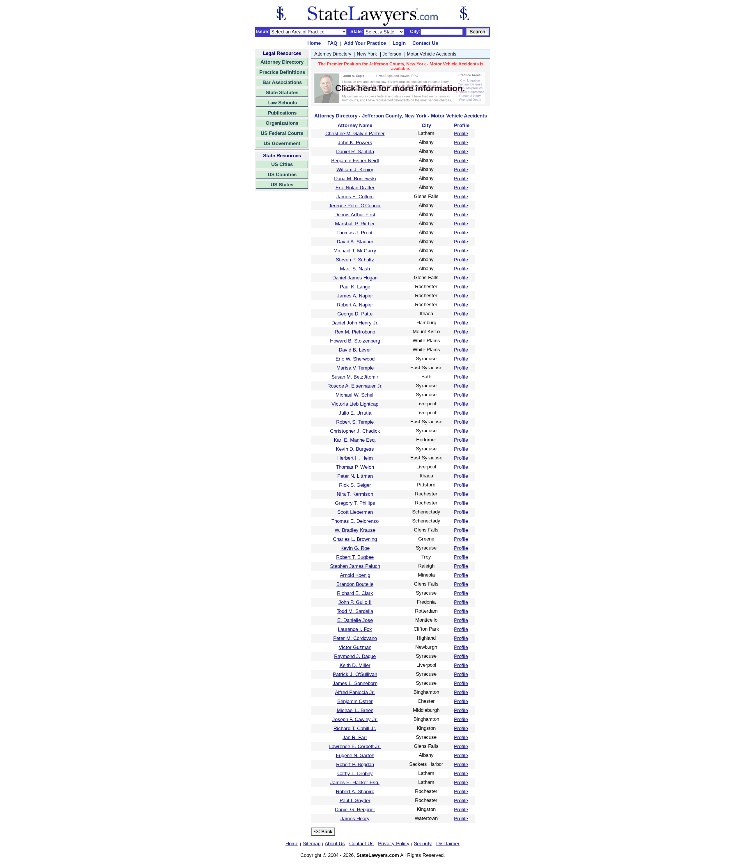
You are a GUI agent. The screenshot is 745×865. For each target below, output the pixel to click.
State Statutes (282, 92)
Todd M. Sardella (355, 611)
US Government (282, 143)
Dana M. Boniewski (355, 178)
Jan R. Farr (355, 737)
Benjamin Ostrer (355, 701)
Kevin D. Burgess (355, 449)
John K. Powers (355, 142)
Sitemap (311, 843)
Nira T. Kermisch (355, 494)
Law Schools (282, 103)
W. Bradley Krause (355, 530)
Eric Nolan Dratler (355, 187)
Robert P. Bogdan (355, 764)
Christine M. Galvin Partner (355, 133)
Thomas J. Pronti (355, 233)
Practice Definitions (282, 72)
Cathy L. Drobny (355, 773)
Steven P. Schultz (355, 260)
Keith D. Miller (355, 665)
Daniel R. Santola (355, 151)
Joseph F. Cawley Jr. (355, 719)
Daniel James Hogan (354, 278)
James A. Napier (355, 296)
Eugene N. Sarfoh (355, 755)
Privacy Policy (393, 843)
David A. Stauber (355, 242)
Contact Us (425, 43)
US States (282, 185)
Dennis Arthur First (354, 214)
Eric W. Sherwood (355, 359)
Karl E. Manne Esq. (355, 440)
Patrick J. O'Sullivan (355, 674)
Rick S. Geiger (355, 485)
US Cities (282, 164)
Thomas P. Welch (355, 467)
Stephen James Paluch (355, 566)
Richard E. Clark (355, 593)
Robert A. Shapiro (355, 791)
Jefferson (391, 53)
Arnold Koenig (355, 575)
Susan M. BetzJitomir (354, 377)
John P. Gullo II (355, 602)
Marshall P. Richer (355, 223)
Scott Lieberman (355, 512)
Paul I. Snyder (355, 800)
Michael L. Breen (355, 710)
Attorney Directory (282, 62)
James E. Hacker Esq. (354, 782)
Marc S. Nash (355, 269)
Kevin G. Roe (355, 548)
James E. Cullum (355, 196)
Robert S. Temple (355, 422)
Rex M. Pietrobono (355, 332)
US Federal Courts (282, 133)
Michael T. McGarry (355, 251)
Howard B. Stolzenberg (355, 341)
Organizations (282, 123)
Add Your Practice (365, 43)
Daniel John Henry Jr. (355, 323)
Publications (282, 113)
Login (399, 43)
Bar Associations (282, 82)
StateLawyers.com (377, 855)
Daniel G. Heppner (355, 809)
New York (367, 53)
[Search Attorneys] (477, 32)
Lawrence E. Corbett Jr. (355, 746)
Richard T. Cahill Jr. (355, 728)
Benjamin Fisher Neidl (355, 160)
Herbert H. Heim (355, 458)
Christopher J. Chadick (355, 431)
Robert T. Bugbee (355, 557)
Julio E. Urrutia (355, 413)
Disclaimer (448, 843)
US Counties (282, 174)
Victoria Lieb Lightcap (354, 404)
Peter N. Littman (355, 476)
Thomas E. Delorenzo (355, 521)
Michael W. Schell (355, 395)
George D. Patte (354, 314)
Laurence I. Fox (355, 629)
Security (423, 843)
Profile (461, 133)
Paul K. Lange (355, 287)
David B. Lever (355, 350)
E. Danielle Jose (355, 620)
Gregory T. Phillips (355, 503)
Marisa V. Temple (355, 368)
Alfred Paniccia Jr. (355, 692)
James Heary (355, 818)
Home (314, 43)
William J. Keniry (354, 169)
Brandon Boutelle (354, 584)
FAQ (332, 43)
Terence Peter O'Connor (355, 205)
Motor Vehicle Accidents (431, 53)
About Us (335, 843)
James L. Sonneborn (355, 683)
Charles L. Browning (355, 539)
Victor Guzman (355, 647)
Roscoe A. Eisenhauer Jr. (355, 386)
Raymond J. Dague (355, 656)
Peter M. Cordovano (355, 638)
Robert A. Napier (355, 305)
